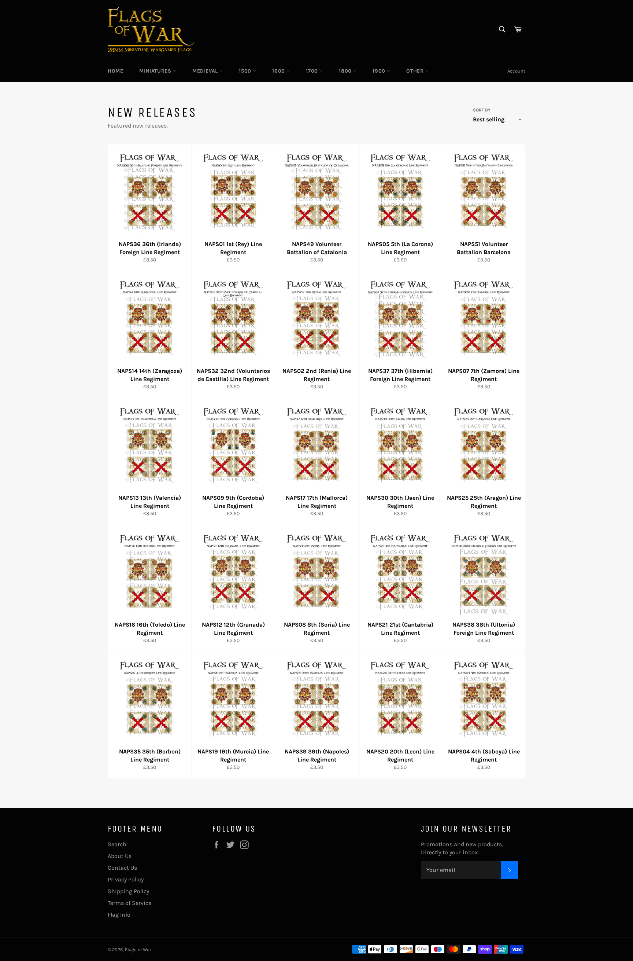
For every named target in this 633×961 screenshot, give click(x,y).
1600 (279, 71)
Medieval (205, 71)
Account (516, 71)
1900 (380, 71)
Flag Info (119, 914)
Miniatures (156, 71)
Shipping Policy (128, 891)
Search (117, 844)
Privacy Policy (126, 879)
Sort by (482, 110)
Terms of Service (129, 902)
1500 (246, 71)
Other (415, 71)
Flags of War (138, 949)
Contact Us (122, 867)
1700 (312, 71)
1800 (346, 71)
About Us (120, 855)
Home (115, 71)
